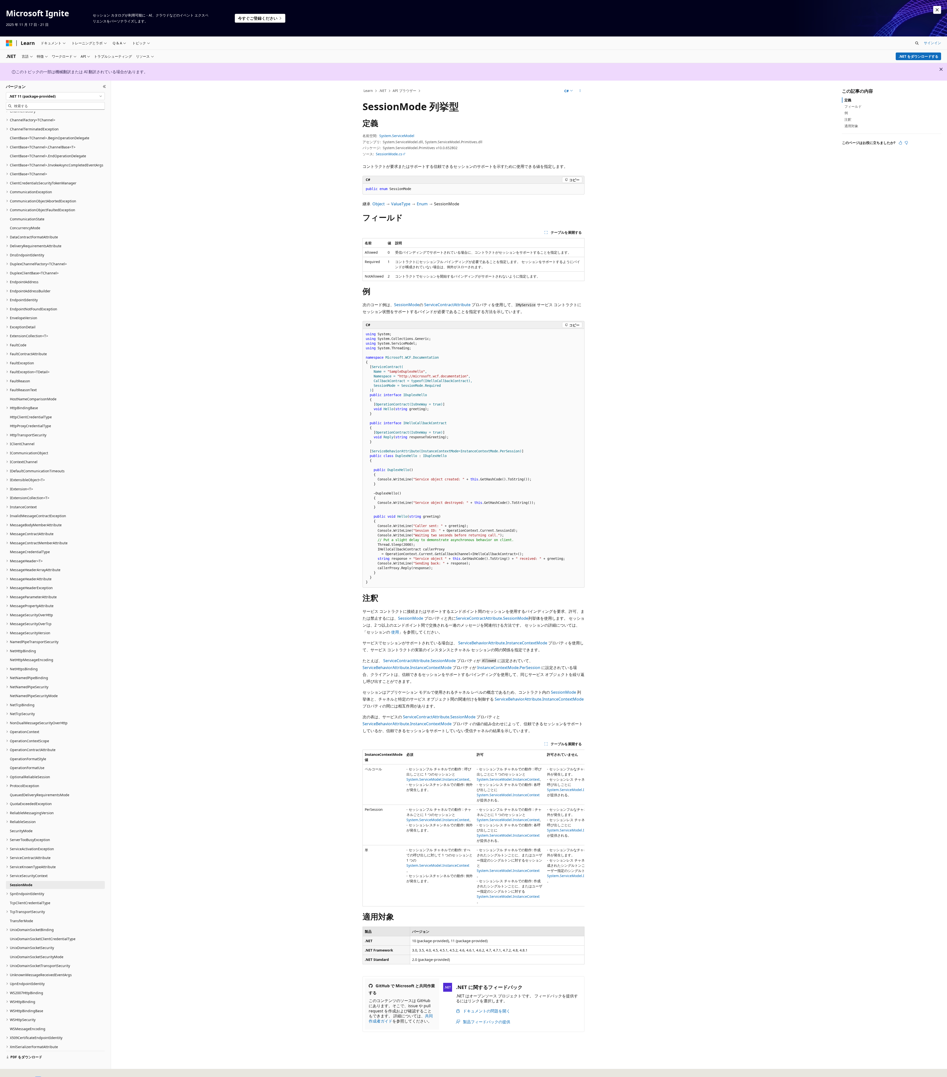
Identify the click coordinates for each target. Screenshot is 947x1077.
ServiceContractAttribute (447, 304)
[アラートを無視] (937, 10)
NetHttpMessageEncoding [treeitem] (31, 659)
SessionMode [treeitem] (21, 885)
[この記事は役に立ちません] (906, 143)
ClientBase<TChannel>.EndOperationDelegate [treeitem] (48, 156)
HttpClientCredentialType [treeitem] (31, 417)
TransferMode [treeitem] (21, 920)
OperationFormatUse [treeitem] (27, 767)
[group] (473, 828)
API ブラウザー (404, 90)
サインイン (932, 42)
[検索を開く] (917, 43)
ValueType (400, 204)
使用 (395, 632)
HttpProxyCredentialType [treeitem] (30, 426)
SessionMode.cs (389, 154)
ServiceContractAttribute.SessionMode (492, 618)
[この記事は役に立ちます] (900, 143)
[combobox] (55, 96)
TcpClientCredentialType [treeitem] (30, 902)
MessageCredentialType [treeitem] (30, 551)
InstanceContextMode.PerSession (508, 667)
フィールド (853, 106)
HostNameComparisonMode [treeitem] (33, 399)
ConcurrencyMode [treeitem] (25, 228)
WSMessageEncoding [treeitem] (27, 1028)
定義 (847, 100)
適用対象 (851, 126)
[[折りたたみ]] (104, 86)
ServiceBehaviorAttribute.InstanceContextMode (502, 643)
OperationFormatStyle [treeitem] (28, 759)
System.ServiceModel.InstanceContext (437, 779)
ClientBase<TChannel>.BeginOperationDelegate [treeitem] (49, 138)
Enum (422, 204)
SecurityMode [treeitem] (21, 831)
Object (378, 204)
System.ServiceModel (396, 135)
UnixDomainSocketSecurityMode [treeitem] (36, 956)
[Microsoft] (9, 43)
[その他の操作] (580, 91)
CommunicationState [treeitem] (27, 219)
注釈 (847, 119)
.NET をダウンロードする (918, 56)
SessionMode (406, 304)
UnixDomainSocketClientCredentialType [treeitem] (42, 938)
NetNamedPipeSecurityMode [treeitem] (34, 695)
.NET (382, 90)
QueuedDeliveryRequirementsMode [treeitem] (39, 795)
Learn (368, 90)
